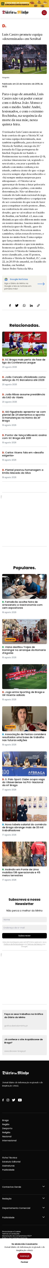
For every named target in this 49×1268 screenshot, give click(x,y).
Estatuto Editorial (11, 1161)
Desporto (7, 1128)
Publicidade (8, 1169)
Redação (7, 1198)
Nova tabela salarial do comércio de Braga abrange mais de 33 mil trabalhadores (22, 801)
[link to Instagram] (8, 1100)
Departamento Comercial (16, 1208)
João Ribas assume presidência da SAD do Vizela (24, 396)
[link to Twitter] (13, 1100)
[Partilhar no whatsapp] (24, 305)
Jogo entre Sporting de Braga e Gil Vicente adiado (21, 667)
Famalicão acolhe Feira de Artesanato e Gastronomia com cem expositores (24, 577)
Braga (5, 1120)
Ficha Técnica (9, 1157)
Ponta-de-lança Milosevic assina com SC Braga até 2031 (23, 437)
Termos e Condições (10, 1234)
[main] (24, 539)
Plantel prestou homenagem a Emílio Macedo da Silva (22, 471)
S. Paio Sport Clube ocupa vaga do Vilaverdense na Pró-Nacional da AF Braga (22, 756)
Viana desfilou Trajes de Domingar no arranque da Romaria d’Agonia (23, 622)
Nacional (6, 1136)
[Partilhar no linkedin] (31, 305)
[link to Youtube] (20, 1100)
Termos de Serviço (35, 944)
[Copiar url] (38, 305)
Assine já (24, 1256)
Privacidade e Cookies (11, 1231)
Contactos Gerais (11, 1186)
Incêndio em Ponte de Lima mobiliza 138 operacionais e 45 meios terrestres (24, 845)
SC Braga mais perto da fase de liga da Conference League (24, 335)
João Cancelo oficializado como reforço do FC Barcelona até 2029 (20, 379)
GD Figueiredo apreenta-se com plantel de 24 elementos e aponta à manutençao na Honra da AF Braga (24, 415)
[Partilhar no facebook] (10, 305)
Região (5, 1124)
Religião (6, 1132)
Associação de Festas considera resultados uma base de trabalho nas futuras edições (23, 711)
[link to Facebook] (3, 1100)
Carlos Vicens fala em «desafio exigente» (19, 454)
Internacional (9, 1140)
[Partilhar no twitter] (17, 305)
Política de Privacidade (13, 944)
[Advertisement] (24, 519)
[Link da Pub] (24, 3)
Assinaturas (8, 1165)
